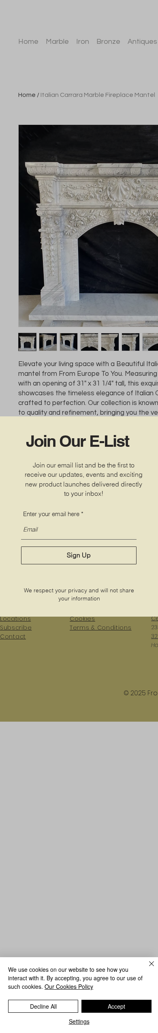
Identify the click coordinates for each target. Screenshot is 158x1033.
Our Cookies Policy (69, 986)
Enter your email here (51, 514)
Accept (116, 1006)
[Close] (146, 968)
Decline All (43, 1006)
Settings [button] (79, 1021)
